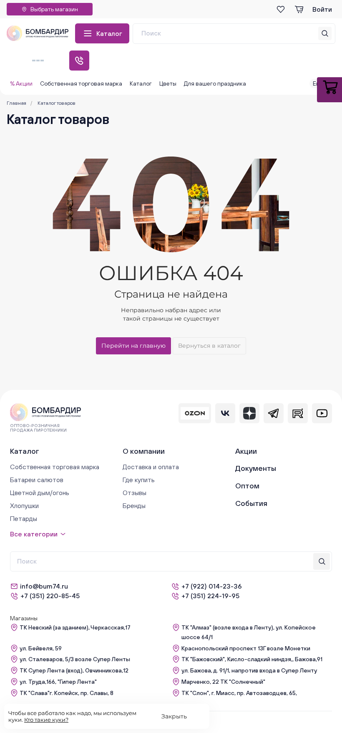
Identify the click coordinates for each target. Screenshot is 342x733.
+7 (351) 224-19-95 (210, 595)
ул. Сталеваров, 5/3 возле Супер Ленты (75, 659)
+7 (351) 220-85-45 (50, 595)
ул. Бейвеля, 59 (41, 648)
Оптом (247, 485)
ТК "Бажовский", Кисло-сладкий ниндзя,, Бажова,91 (251, 659)
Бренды (134, 505)
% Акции (21, 83)
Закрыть (174, 716)
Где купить (139, 479)
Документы (255, 468)
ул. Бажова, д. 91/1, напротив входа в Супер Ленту (249, 670)
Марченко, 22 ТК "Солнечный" (223, 681)
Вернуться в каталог (209, 345)
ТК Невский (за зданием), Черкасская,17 (75, 627)
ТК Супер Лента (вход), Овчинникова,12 (74, 670)
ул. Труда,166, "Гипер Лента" (58, 681)
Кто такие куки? (46, 719)
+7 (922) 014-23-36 (211, 586)
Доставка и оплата (151, 466)
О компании (144, 451)
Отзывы (134, 492)
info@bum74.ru (44, 586)
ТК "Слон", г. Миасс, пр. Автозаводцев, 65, (239, 693)
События (251, 503)
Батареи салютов (36, 479)
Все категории (34, 534)
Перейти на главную (133, 345)
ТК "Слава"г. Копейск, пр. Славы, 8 (66, 693)
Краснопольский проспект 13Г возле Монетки (245, 648)
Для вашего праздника (215, 83)
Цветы (167, 83)
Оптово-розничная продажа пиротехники (38, 427)
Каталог (109, 33)
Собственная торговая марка (81, 83)
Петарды (23, 518)
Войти (322, 9)
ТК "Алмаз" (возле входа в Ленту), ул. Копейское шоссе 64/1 (248, 632)
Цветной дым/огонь (39, 492)
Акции (246, 451)
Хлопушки (24, 505)
